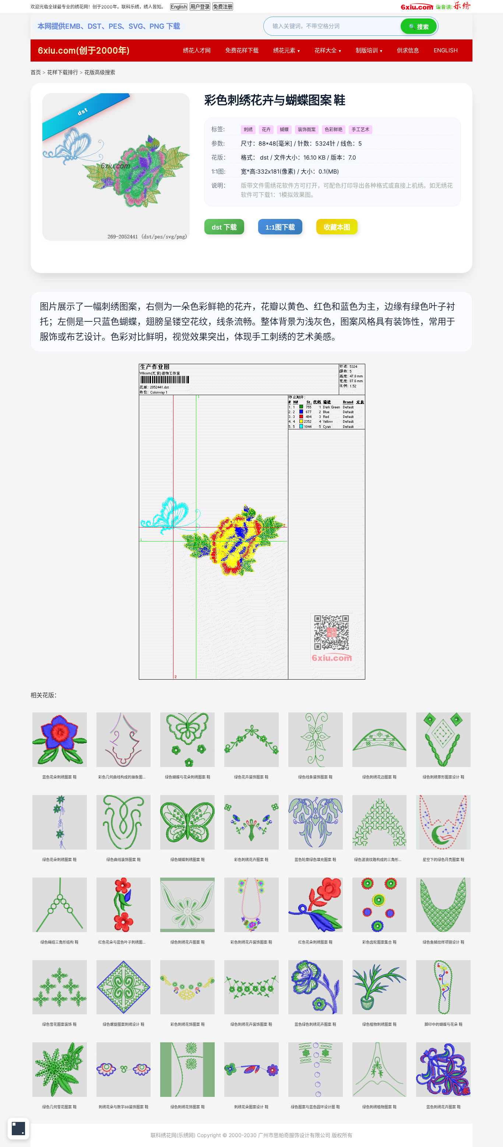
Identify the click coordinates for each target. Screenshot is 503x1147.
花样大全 (325, 50)
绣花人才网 (197, 50)
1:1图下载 (280, 227)
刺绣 (248, 129)
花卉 (266, 129)
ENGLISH (446, 50)
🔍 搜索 (419, 27)
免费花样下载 (241, 50)
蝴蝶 (284, 129)
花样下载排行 (63, 72)
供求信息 (408, 50)
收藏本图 (337, 227)
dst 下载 (224, 227)
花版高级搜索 (99, 72)
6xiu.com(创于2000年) (84, 50)
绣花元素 (284, 50)
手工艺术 (360, 129)
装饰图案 (307, 129)
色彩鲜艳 (333, 129)
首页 (36, 72)
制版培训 (367, 50)
